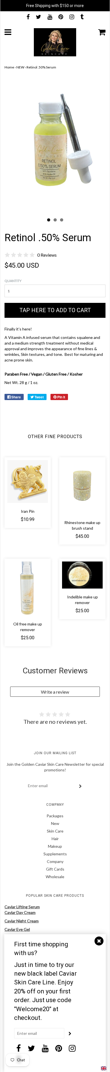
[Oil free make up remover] (27, 588)
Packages (55, 815)
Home (9, 67)
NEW (20, 67)
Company (55, 861)
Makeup (55, 846)
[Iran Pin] (27, 481)
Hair (55, 838)
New (55, 823)
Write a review (55, 691)
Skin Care (55, 831)
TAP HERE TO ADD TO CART (55, 310)
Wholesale (55, 876)
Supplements (55, 853)
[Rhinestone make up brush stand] (82, 487)
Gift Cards (55, 869)
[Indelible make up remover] (82, 575)
